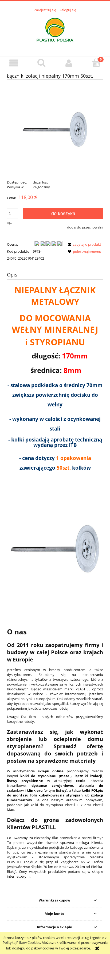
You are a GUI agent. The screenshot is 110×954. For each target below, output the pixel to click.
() (46, 775)
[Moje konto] (68, 63)
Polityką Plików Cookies (21, 942)
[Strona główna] (55, 31)
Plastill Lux (74, 804)
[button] (14, 63)
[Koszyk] (96, 63)
